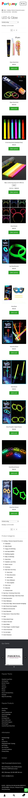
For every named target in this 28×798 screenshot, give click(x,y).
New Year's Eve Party (6, 12)
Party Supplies (10, 582)
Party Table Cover (6, 720)
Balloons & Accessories (9, 608)
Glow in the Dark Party (7, 692)
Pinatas (4, 710)
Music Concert (8, 564)
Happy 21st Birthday (10, 548)
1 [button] (5, 664)
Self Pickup (4, 745)
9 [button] (16, 664)
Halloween (7, 543)
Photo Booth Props (8, 619)
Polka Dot (7, 588)
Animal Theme (5, 683)
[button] (3, 657)
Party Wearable (7, 611)
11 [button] (18, 664)
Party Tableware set (7, 712)
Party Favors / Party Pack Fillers (11, 614)
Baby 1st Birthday (9, 556)
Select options (14, 148)
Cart (21, 794)
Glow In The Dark (7, 621)
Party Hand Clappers (7, 722)
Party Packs (5, 708)
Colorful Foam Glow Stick (8, 726)
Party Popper (5, 724)
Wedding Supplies (9, 554)
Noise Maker (6, 624)
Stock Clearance (7, 634)
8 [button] (14, 664)
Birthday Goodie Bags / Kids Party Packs (13, 595)
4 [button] (9, 664)
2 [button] (6, 664)
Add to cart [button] (14, 68)
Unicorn (4, 685)
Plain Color (8, 585)
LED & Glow (10, 577)
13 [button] (21, 664)
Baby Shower (8, 546)
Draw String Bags (6, 714)
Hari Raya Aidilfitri (9, 551)
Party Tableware (11, 580)
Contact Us (4, 741)
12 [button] (20, 664)
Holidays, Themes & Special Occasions (15, 10)
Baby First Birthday (6, 696)
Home (4, 10)
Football (4, 694)
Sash (4, 616)
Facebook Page (5, 737)
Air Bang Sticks (5, 718)
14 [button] (22, 664)
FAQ (3, 739)
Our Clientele (5, 747)
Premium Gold (8, 590)
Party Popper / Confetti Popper (11, 627)
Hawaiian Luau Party (10, 562)
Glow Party (8, 559)
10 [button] (17, 664)
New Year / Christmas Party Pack (11, 593)
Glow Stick (4, 716)
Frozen (3, 691)
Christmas (7, 567)
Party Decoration (11, 575)
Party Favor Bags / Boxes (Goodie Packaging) (14, 603)
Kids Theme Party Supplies (10, 606)
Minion (3, 689)
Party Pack (9, 572)
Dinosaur (4, 687)
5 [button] (10, 664)
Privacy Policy (5, 751)
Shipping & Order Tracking (8, 743)
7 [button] (13, 664)
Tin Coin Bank (6, 632)
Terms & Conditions (7, 749)
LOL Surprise (5, 681)
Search (14, 795)
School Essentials (7, 629)
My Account (4, 795)
